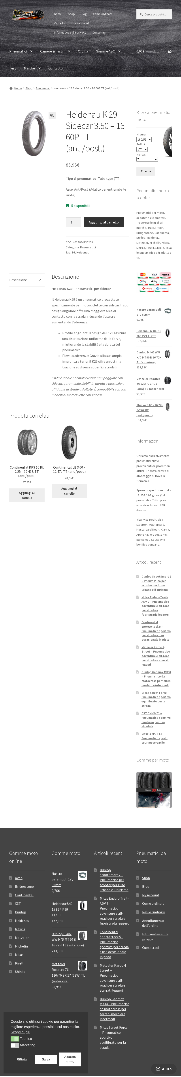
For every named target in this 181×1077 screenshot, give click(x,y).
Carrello (59, 23)
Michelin (21, 946)
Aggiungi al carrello (104, 222)
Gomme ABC (105, 51)
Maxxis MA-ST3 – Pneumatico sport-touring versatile (154, 738)
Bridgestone (24, 886)
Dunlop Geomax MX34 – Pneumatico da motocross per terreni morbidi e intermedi (156, 678)
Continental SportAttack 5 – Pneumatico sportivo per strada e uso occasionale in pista (156, 631)
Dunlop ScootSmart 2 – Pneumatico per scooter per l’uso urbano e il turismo (156, 582)
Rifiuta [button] (22, 1059)
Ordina (83, 51)
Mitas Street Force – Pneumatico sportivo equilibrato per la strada (156, 699)
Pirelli (19, 963)
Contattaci (99, 32)
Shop (71, 14)
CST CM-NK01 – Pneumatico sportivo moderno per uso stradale (156, 719)
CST (18, 903)
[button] (52, 115)
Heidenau (82, 252)
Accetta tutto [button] (70, 1059)
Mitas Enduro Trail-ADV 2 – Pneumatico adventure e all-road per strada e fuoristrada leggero (155, 606)
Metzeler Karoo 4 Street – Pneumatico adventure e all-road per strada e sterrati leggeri (155, 655)
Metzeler (22, 937)
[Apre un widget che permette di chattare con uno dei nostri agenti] (164, 1069)
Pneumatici (18, 51)
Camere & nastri (52, 51)
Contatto (55, 68)
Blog (84, 14)
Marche (29, 68)
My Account (150, 895)
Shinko (20, 971)
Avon (19, 878)
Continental (24, 895)
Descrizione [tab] (18, 280)
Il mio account (80, 23)
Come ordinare (103, 14)
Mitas (19, 954)
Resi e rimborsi (153, 912)
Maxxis (20, 929)
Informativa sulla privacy (70, 32)
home (58, 14)
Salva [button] (46, 1059)
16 (73, 252)
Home (18, 88)
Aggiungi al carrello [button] (27, 495)
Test (12, 68)
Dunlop (20, 912)
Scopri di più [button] (20, 1032)
